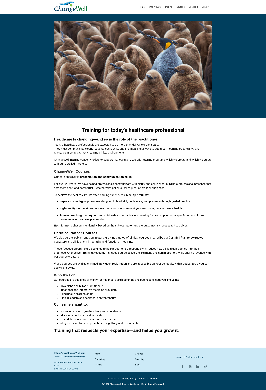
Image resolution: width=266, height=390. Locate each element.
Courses (181, 7)
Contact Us (114, 378)
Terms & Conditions (148, 378)
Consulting (100, 359)
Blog (137, 364)
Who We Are (155, 7)
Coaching (193, 7)
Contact (205, 7)
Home (142, 7)
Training (168, 7)
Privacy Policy (129, 378)
